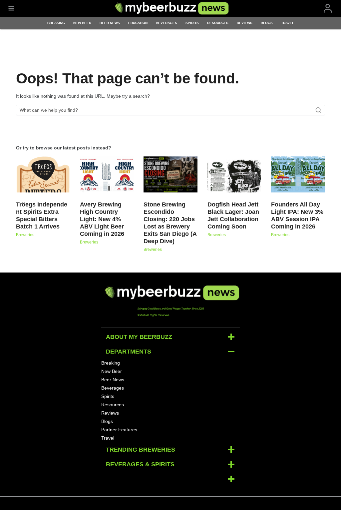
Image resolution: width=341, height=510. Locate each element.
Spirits (192, 23)
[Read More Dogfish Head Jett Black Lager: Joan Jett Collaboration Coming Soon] (234, 174)
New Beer (82, 23)
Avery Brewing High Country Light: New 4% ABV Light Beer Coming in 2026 (102, 219)
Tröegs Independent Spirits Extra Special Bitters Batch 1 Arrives (41, 215)
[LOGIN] (327, 8)
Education (138, 23)
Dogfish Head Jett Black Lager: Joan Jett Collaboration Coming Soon (233, 215)
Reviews (244, 23)
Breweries (25, 234)
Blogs (267, 23)
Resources (217, 23)
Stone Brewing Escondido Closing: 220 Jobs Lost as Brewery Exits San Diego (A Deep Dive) (170, 222)
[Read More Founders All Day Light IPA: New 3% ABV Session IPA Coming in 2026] (298, 174)
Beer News (110, 23)
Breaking (56, 23)
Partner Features (119, 429)
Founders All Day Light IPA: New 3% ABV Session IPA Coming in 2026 (297, 215)
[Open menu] (11, 8)
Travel (287, 23)
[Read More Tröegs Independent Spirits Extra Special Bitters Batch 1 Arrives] (43, 174)
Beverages (166, 23)
